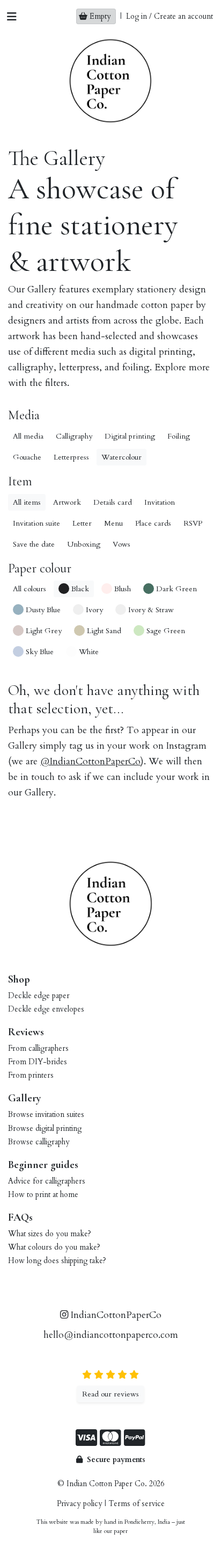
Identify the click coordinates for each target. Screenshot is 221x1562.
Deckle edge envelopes (46, 1009)
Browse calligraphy (39, 1142)
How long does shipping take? (57, 1261)
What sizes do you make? (49, 1234)
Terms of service (136, 1504)
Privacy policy (79, 1504)
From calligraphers (38, 1048)
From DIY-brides (37, 1062)
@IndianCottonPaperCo (90, 761)
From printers (31, 1075)
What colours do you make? (54, 1247)
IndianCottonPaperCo (114, 1315)
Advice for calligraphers (46, 1181)
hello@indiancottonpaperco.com (110, 1335)
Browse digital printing (45, 1128)
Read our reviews (110, 1394)
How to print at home (43, 1195)
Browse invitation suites (46, 1114)
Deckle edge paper (39, 996)
